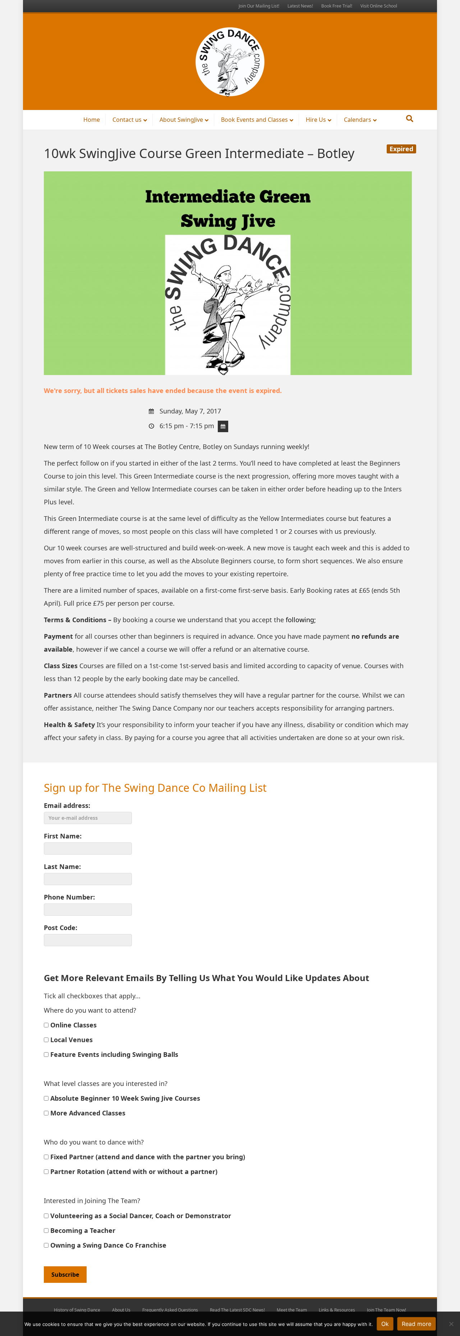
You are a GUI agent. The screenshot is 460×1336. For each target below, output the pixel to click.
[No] (451, 1323)
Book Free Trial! (336, 6)
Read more (416, 1323)
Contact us (127, 120)
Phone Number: (69, 897)
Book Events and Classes (254, 120)
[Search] (409, 118)
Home (91, 120)
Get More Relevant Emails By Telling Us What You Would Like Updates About (206, 978)
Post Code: (60, 927)
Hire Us (316, 120)
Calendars (357, 120)
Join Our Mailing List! (259, 6)
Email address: (67, 805)
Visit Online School (378, 6)
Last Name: (62, 866)
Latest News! (300, 6)
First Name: (63, 836)
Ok (385, 1323)
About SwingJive (181, 120)
